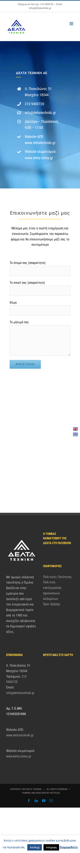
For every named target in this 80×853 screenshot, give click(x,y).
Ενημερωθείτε (69, 847)
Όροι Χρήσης (51, 604)
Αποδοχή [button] (34, 847)
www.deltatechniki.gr (40, 143)
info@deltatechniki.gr (40, 112)
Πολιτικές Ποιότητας (57, 577)
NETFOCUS (55, 793)
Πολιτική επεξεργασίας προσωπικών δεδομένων (52, 590)
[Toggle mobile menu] (72, 23)
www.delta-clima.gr (39, 158)
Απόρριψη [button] (51, 847)
